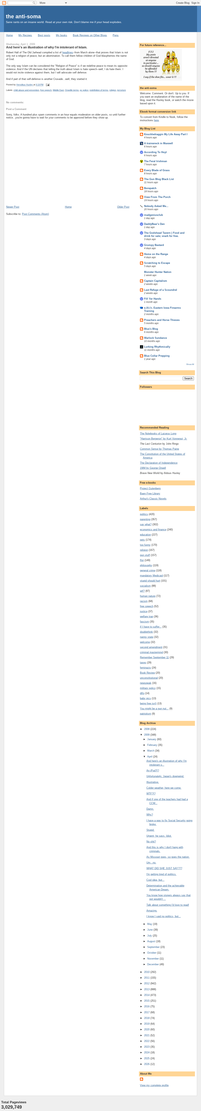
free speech (46, 90)
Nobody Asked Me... (156, 206)
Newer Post (12, 206)
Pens (116, 35)
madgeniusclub (153, 214)
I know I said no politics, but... (163, 916)
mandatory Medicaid (151, 575)
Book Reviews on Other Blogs (90, 35)
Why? (149, 814)
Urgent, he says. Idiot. (159, 835)
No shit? (151, 841)
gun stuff (145, 555)
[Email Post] (47, 85)
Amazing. (151, 910)
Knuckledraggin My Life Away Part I (165, 134)
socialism (145, 585)
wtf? (142, 590)
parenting (145, 519)
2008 (147, 729)
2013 (147, 989)
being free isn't (148, 703)
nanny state (146, 636)
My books (61, 35)
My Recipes (25, 35)
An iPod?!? (152, 770)
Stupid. (150, 829)
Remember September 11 (154, 657)
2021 (147, 1035)
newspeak (145, 683)
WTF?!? (150, 793)
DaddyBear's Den (154, 224)
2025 (147, 1058)
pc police (84, 90)
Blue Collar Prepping (157, 355)
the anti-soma (23, 16)
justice (143, 611)
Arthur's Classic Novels (153, 498)
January (152, 739)
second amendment (151, 647)
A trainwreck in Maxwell (158, 143)
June (150, 929)
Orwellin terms (72, 90)
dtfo (142, 693)
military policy (148, 688)
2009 (147, 734)
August (151, 941)
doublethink (146, 631)
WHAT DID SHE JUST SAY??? (164, 868)
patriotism (145, 713)
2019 (147, 1023)
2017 (147, 1012)
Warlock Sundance (155, 337)
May (150, 924)
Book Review (147, 672)
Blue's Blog (151, 328)
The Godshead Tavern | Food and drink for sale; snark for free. (164, 234)
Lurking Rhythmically (157, 346)
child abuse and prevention (26, 90)
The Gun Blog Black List (159, 179)
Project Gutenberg (150, 488)
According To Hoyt (155, 152)
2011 (147, 977)
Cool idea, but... (155, 879)
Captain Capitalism (155, 280)
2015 (147, 1000)
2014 (147, 995)
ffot (142, 560)
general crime (147, 570)
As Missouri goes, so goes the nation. (168, 856)
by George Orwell (153, 467)
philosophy (146, 565)
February (152, 744)
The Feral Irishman (155, 161)
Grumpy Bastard (154, 245)
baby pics (145, 698)
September (153, 947)
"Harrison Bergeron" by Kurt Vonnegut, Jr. (163, 438)
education (145, 534)
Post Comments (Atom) (35, 213)
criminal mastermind (151, 652)
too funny (145, 544)
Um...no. (151, 862)
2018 (147, 1018)
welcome (145, 642)
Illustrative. (152, 782)
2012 (147, 983)
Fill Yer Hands (152, 298)
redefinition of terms (99, 90)
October (152, 952)
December (153, 964)
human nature (147, 596)
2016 (147, 1006)
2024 (147, 1052)
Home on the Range (156, 254)
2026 (147, 1064)
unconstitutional (149, 677)
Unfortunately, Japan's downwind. (165, 776)
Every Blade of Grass (157, 170)
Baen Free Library (150, 493)
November (153, 958)
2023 (147, 1046)
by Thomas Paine (159, 448)
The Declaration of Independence (158, 462)
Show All (190, 364)
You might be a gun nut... (154, 708)
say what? (146, 524)
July (150, 935)
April (150, 756)
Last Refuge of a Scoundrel (160, 289)
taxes (143, 662)
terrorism (121, 90)
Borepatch (150, 188)
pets (142, 539)
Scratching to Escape (157, 262)
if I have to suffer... (151, 626)
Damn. (150, 808)
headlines (67, 52)
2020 (147, 1029)
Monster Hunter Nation (157, 272)
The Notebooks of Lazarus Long (158, 433)
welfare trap (146, 616)
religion (112, 90)
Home (9, 35)
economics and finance (153, 529)
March (151, 750)
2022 (147, 1041)
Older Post (123, 206)
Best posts (44, 35)
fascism (144, 621)
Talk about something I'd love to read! (167, 904)
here (156, 120)
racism (144, 601)
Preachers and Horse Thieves (162, 320)
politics (144, 514)
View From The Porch (157, 197)
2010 (147, 972)
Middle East (58, 90)
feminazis (145, 667)
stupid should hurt (150, 580)
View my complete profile (154, 1085)
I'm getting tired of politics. (161, 874)
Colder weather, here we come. (163, 787)
